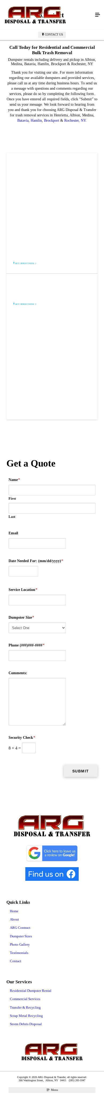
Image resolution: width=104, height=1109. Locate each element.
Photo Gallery (20, 944)
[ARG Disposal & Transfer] (46, 15)
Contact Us (54, 34)
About (14, 919)
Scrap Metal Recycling (26, 1016)
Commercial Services (25, 999)
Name (14, 480)
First (12, 498)
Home (14, 911)
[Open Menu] (97, 15)
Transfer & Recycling (25, 1007)
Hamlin (36, 121)
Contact (15, 961)
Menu (54, 1089)
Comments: (18, 673)
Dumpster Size (21, 617)
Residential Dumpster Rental (30, 991)
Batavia (23, 121)
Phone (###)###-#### (27, 645)
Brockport (51, 121)
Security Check (22, 738)
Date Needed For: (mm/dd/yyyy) (36, 561)
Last (12, 517)
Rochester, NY (75, 121)
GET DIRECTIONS (24, 263)
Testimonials (19, 953)
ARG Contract (20, 928)
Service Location (23, 590)
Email (13, 533)
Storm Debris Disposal (26, 1024)
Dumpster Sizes (21, 936)
